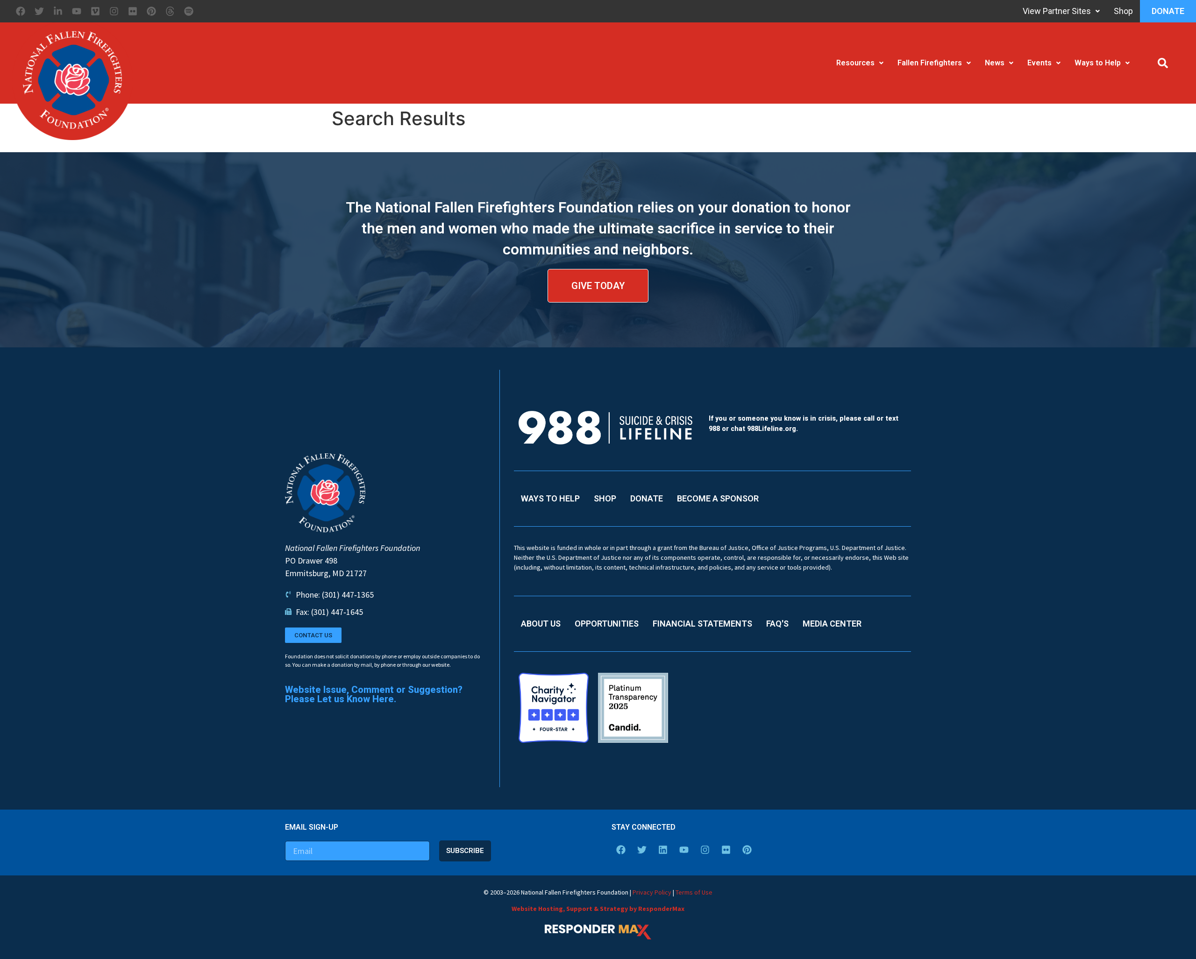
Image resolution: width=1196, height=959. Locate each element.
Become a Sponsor (718, 498)
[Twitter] (39, 11)
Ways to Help (1098, 62)
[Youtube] (76, 11)
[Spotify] (188, 11)
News (994, 62)
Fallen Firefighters (929, 62)
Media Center (832, 623)
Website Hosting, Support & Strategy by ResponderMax (598, 908)
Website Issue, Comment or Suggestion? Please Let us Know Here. (374, 694)
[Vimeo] (95, 11)
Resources (855, 62)
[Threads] (170, 11)
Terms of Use (694, 892)
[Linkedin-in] (58, 11)
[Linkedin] (663, 849)
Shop (1123, 11)
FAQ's (777, 623)
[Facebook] (20, 11)
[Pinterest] (151, 11)
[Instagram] (114, 11)
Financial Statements (702, 623)
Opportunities (607, 623)
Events (1039, 62)
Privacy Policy (652, 892)
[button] (1162, 63)
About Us (541, 623)
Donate (1168, 11)
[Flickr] (132, 11)
